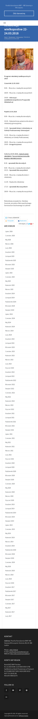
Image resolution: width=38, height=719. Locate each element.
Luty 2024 (8, 335)
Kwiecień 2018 (10, 571)
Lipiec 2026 (8, 231)
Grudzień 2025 (9, 252)
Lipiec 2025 (8, 273)
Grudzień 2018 (9, 546)
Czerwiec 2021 (10, 438)
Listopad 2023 (9, 343)
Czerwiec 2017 (10, 604)
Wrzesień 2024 (10, 306)
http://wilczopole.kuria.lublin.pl (20, 654)
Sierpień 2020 (9, 480)
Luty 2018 (8, 579)
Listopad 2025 (9, 256)
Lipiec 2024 (8, 314)
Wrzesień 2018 (10, 554)
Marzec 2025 (9, 289)
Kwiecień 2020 (10, 492)
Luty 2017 (8, 616)
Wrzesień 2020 (10, 475)
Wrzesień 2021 (10, 426)
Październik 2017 (10, 591)
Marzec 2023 (9, 360)
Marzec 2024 (9, 331)
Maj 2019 (8, 533)
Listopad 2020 (9, 467)
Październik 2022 (10, 380)
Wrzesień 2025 (10, 265)
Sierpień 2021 (9, 430)
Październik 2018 (10, 550)
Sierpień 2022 (9, 389)
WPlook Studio (23, 716)
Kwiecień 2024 (10, 327)
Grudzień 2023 (9, 339)
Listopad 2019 (9, 509)
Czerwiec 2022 (10, 393)
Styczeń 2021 (9, 459)
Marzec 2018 (9, 575)
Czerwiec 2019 (10, 529)
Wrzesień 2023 (10, 347)
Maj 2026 (8, 240)
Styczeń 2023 (9, 368)
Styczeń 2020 (9, 500)
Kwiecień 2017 (10, 612)
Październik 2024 (10, 302)
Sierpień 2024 (9, 310)
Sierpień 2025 (9, 269)
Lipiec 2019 (8, 525)
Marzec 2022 (9, 405)
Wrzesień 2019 (10, 517)
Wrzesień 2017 (10, 595)
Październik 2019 (10, 513)
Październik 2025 (10, 260)
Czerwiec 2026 (10, 236)
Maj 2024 (8, 322)
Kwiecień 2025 (10, 285)
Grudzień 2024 (9, 293)
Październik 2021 (10, 422)
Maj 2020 (8, 488)
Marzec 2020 (9, 496)
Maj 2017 (8, 608)
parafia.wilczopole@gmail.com (18, 652)
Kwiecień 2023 (10, 356)
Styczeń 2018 (9, 583)
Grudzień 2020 (9, 463)
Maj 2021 (8, 442)
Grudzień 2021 (9, 413)
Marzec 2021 (9, 451)
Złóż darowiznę (19, 13)
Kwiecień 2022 (10, 401)
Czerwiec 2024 (10, 318)
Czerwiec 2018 (10, 562)
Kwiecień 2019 (10, 537)
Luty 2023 (8, 364)
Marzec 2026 (9, 244)
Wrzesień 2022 (10, 384)
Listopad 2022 (9, 376)
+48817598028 (13, 650)
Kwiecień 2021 (10, 447)
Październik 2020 (10, 471)
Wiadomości (12, 37)
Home (5, 37)
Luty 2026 (8, 248)
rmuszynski (10, 221)
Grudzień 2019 (9, 504)
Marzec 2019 (9, 542)
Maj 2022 (8, 397)
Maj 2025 (8, 281)
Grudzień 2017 (9, 587)
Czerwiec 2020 (10, 484)
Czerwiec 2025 (10, 277)
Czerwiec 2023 (10, 351)
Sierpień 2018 (9, 558)
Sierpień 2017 (9, 600)
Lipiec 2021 (8, 434)
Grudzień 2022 (9, 372)
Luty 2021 (8, 455)
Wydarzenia (19, 37)
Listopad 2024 (9, 298)
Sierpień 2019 (9, 521)
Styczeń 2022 (9, 409)
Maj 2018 (8, 566)
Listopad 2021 (9, 418)
